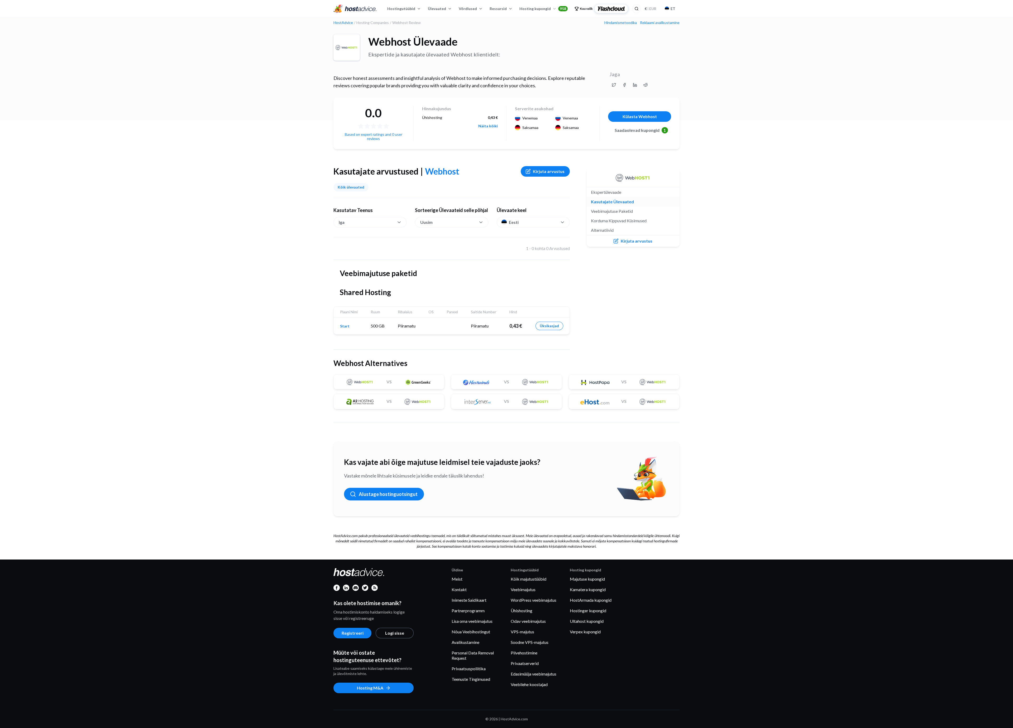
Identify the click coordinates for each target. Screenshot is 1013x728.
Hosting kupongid (542, 8)
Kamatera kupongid (588, 589)
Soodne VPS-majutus (529, 642)
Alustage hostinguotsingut (388, 494)
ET (673, 8)
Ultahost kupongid (587, 621)
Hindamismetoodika (620, 23)
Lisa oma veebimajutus (472, 621)
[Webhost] (346, 47)
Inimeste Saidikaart (469, 599)
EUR (650, 8)
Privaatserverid (525, 663)
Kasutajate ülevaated (612, 201)
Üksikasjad (549, 326)
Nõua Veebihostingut (471, 631)
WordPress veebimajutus (533, 599)
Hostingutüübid (401, 8)
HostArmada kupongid (590, 599)
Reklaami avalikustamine (660, 23)
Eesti (514, 222)
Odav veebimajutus (528, 621)
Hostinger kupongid (588, 610)
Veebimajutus (523, 589)
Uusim (426, 222)
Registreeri (353, 632)
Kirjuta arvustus (549, 171)
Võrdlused (468, 8)
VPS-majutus (522, 631)
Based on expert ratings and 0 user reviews (373, 136)
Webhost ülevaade (412, 41)
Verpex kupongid (585, 631)
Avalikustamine (465, 642)
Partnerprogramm (468, 610)
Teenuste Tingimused (471, 679)
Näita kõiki (488, 126)
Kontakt (459, 589)
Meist (457, 578)
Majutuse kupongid (587, 578)
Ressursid (498, 8)
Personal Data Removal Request (473, 655)
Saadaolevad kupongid (640, 130)
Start (345, 326)
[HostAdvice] (355, 8)
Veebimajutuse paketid (612, 211)
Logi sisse (394, 632)
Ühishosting (521, 610)
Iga (342, 222)
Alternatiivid (602, 230)
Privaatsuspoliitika (469, 668)
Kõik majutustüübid (528, 578)
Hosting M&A (370, 687)
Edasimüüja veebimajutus (533, 673)
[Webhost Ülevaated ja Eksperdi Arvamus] (614, 85)
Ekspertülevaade (606, 192)
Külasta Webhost (640, 116)
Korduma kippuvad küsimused (619, 220)
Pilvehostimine (524, 652)
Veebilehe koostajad (529, 684)
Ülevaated (437, 8)
